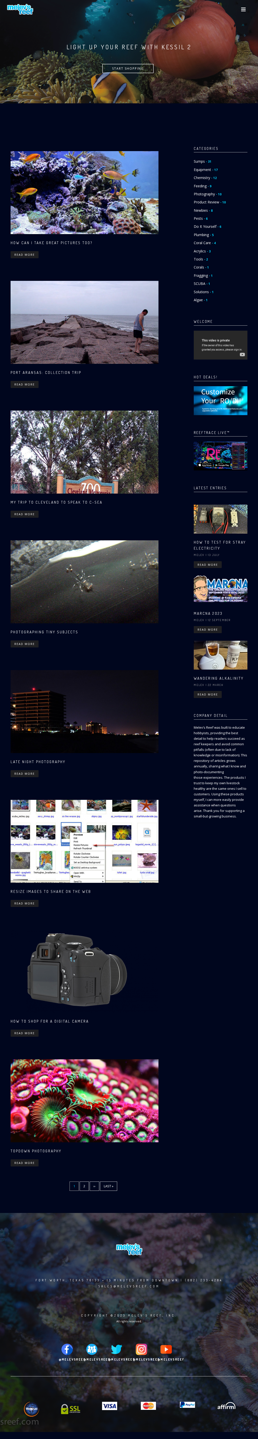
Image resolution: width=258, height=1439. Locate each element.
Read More (24, 254)
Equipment (206, 169)
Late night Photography (38, 761)
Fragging (203, 275)
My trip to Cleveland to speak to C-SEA (57, 502)
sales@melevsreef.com (129, 1286)
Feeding (202, 186)
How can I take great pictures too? (52, 242)
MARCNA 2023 (208, 613)
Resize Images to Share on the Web (51, 891)
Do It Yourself (207, 226)
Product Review (210, 202)
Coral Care (205, 242)
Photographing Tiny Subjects (44, 632)
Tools (201, 259)
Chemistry (205, 177)
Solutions (204, 291)
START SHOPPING (128, 68)
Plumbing (204, 234)
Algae (201, 299)
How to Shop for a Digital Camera (50, 1021)
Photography (207, 194)
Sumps (202, 161)
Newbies (203, 210)
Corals (201, 267)
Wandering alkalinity (219, 678)
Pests (201, 218)
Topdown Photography (36, 1151)
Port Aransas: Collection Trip (46, 372)
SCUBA (202, 283)
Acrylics (202, 251)
